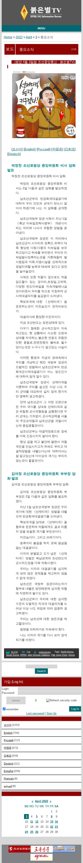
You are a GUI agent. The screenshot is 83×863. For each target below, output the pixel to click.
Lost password (35, 713)
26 (36, 832)
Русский (43, 149)
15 (51, 821)
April (29, 37)
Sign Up (51, 713)
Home (8, 37)
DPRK (23, 655)
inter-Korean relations (39, 655)
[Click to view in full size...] (45, 137)
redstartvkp (45, 652)
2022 (19, 37)
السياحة (8, 786)
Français (9, 778)
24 (26, 832)
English (29, 149)
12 (36, 821)
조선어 (17, 149)
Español (8, 771)
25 (31, 832)
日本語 (70, 149)
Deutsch (14, 154)
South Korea (12, 655)
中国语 (57, 149)
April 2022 (41, 801)
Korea (72, 655)
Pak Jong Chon (59, 655)
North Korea (67, 651)
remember (12, 709)
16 (56, 821)
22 (51, 826)
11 (31, 821)
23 (56, 826)
